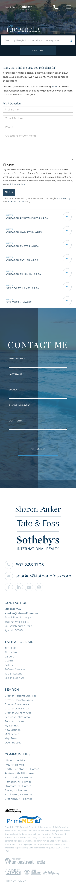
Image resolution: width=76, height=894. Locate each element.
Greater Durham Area (23, 274)
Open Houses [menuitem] (13, 742)
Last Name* (16, 374)
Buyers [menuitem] (9, 660)
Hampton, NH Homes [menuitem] (18, 781)
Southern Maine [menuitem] (14, 721)
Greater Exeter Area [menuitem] (17, 704)
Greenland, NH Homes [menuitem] (18, 798)
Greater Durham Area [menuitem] (18, 712)
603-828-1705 (30, 564)
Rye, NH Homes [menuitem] (14, 764)
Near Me (37, 50)
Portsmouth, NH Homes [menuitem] (19, 773)
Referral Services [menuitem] (15, 669)
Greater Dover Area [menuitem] (17, 708)
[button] (70, 40)
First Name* (17, 358)
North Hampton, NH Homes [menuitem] (22, 769)
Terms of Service (15, 201)
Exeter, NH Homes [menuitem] (16, 790)
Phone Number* (19, 405)
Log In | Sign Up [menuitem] (14, 677)
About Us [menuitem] (10, 648)
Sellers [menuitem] (9, 665)
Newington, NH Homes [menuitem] (19, 794)
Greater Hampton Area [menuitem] (19, 700)
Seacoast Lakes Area (22, 288)
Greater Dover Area (22, 260)
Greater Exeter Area (22, 246)
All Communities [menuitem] (15, 760)
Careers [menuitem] (9, 656)
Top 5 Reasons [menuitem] (13, 673)
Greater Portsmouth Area (27, 218)
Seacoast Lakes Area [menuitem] (17, 717)
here (54, 86)
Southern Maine (19, 302)
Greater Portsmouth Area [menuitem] (20, 695)
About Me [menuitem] (11, 652)
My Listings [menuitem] (12, 725)
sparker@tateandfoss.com (43, 575)
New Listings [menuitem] (13, 729)
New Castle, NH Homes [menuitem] (19, 777)
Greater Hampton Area (24, 232)
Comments (16, 421)
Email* (13, 389)
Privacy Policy (17, 184)
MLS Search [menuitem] (12, 734)
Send (9, 192)
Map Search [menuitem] (12, 738)
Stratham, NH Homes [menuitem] (18, 786)
